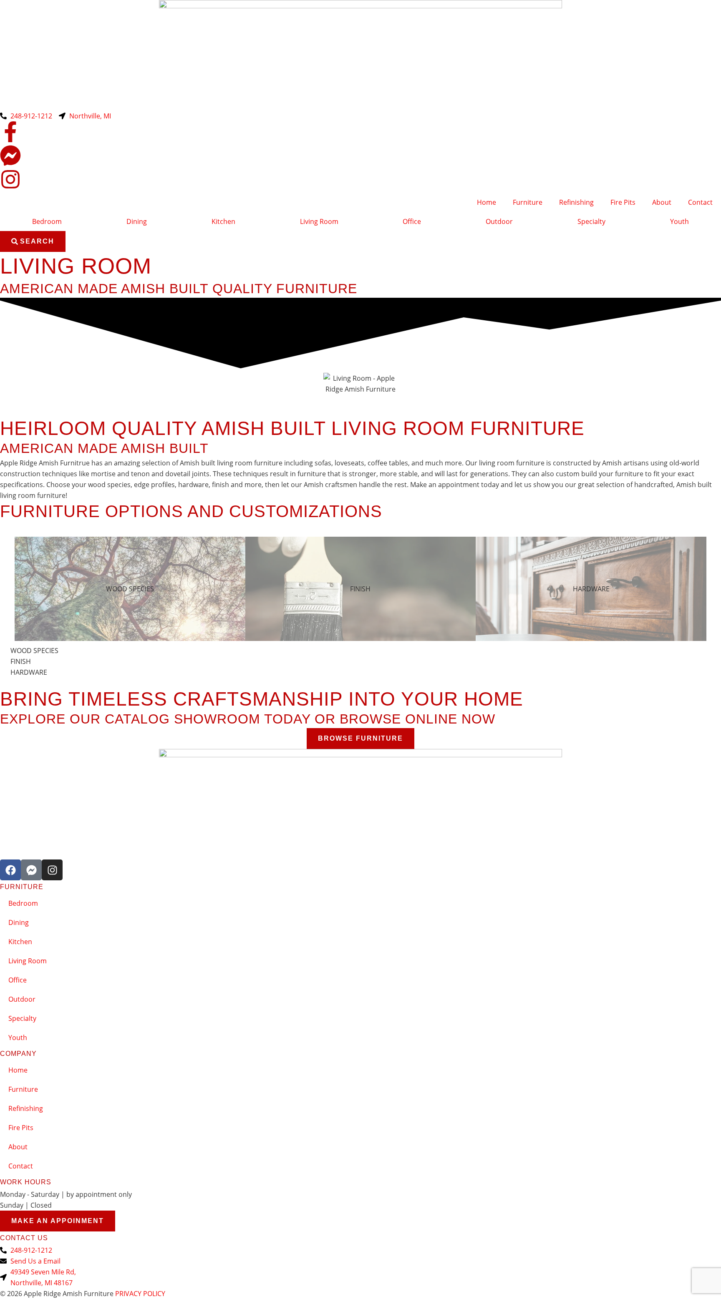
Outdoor (499, 221)
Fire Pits (622, 202)
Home (486, 202)
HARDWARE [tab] (591, 588)
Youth (679, 221)
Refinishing (576, 202)
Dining (136, 221)
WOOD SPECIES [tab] (130, 588)
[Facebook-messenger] (31, 869)
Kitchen (223, 221)
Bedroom (47, 221)
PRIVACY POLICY (140, 1293)
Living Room (319, 221)
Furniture (527, 202)
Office (412, 221)
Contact (700, 202)
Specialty (591, 221)
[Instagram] (52, 869)
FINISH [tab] (360, 588)
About (661, 202)
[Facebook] (10, 869)
